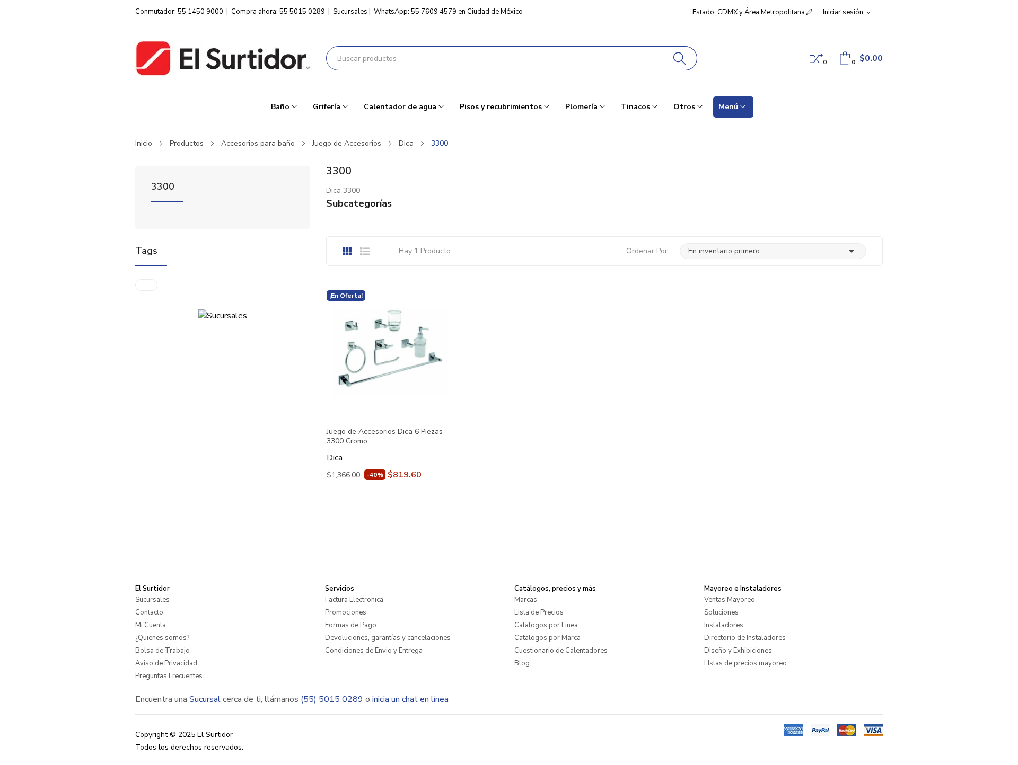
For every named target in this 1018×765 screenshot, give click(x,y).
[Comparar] (816, 58)
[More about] (146, 285)
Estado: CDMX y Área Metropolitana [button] (749, 12)
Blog (522, 663)
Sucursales (350, 11)
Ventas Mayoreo (729, 599)
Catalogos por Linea (546, 625)
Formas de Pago (350, 625)
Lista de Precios (539, 612)
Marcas (525, 599)
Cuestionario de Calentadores (561, 650)
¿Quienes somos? (162, 638)
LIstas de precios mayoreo (745, 663)
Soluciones (721, 612)
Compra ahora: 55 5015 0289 (278, 11)
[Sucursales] (222, 315)
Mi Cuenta (150, 625)
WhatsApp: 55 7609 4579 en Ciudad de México (448, 11)
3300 (162, 187)
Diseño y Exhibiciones (738, 650)
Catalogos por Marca (547, 638)
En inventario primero (773, 251)
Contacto (149, 612)
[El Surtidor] (222, 58)
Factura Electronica (354, 599)
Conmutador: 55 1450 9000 (179, 11)
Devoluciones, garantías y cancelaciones (388, 638)
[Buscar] (680, 58)
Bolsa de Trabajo (162, 650)
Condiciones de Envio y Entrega (374, 650)
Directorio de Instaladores (745, 638)
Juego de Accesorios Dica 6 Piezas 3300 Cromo (385, 436)
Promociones (345, 612)
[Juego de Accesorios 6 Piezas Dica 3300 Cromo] (390, 353)
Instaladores (723, 625)
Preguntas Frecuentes (169, 676)
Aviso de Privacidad (166, 663)
